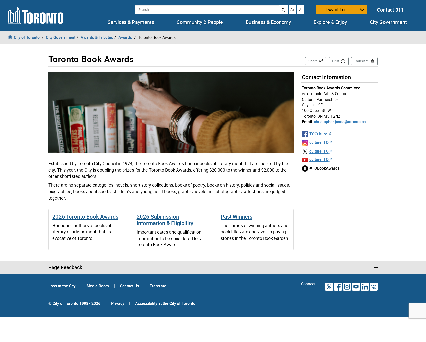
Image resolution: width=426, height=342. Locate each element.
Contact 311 (390, 9)
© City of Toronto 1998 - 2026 (74, 303)
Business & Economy (268, 22)
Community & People (200, 22)
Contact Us (130, 286)
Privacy (117, 303)
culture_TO (319, 142)
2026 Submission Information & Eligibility (165, 219)
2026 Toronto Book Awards (85, 216)
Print (335, 61)
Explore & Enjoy (330, 22)
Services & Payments (131, 22)
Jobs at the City (62, 286)
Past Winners (236, 216)
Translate (361, 61)
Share (317, 61)
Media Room (98, 286)
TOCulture (318, 134)
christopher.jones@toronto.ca (340, 121)
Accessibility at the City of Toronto (165, 303)
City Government (388, 22)
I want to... (337, 9)
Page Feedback (65, 267)
